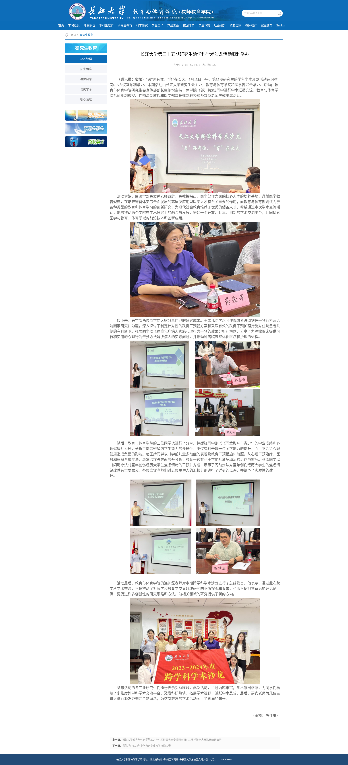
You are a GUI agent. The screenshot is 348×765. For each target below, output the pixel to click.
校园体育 (188, 25)
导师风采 (86, 79)
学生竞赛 (204, 25)
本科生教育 (106, 25)
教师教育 (251, 25)
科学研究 (142, 25)
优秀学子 (86, 89)
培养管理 (86, 58)
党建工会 (173, 25)
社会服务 (220, 25)
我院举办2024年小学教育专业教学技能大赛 (147, 745)
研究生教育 (125, 25)
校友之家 (235, 25)
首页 (61, 25)
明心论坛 (86, 99)
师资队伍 (89, 25)
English (280, 25)
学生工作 (157, 25)
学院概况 (74, 25)
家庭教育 (266, 25)
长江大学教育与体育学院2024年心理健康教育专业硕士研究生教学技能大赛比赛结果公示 (172, 739)
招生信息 (86, 69)
